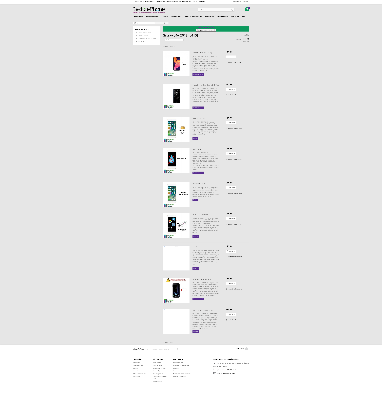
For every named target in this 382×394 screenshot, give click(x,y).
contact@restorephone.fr (228, 373)
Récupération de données (200, 214)
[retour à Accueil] (135, 23)
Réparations (138, 17)
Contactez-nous (236, 1)
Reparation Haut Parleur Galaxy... (202, 53)
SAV (243, 17)
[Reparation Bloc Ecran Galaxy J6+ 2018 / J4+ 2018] (176, 96)
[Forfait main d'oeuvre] (176, 194)
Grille (244, 41)
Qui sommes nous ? (158, 381)
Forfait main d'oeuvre (199, 183)
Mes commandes (178, 362)
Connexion (245, 1)
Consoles (164, 17)
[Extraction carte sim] (176, 129)
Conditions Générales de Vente (147, 38)
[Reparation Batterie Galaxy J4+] (176, 290)
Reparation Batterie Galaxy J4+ (201, 279)
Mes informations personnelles (182, 374)
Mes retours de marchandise (181, 365)
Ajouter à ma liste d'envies (235, 62)
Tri (163, 40)
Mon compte (178, 359)
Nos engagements (158, 374)
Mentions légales (143, 35)
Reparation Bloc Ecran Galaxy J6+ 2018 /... (205, 85)
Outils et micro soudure (193, 17)
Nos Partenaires (222, 17)
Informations (142, 29)
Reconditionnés (176, 17)
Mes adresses (177, 371)
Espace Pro (235, 17)
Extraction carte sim (198, 118)
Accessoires (209, 17)
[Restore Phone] (149, 10)
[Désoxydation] (176, 160)
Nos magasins (142, 41)
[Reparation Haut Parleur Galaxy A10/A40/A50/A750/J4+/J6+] (176, 63)
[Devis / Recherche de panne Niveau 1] (176, 258)
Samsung (150, 23)
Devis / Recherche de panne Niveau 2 (203, 310)
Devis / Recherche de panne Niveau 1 (203, 247)
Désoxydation (196, 149)
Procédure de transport (144, 33)
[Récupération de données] (176, 225)
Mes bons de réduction (179, 376)
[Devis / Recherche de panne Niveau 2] (176, 321)
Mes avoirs (176, 368)
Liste (248, 41)
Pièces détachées (152, 17)
